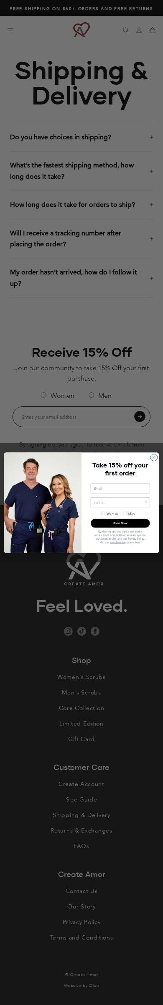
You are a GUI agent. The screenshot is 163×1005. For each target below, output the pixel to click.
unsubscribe (118, 542)
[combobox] (119, 502)
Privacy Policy (136, 538)
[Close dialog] (154, 457)
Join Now (120, 523)
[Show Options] (146, 502)
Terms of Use (109, 538)
